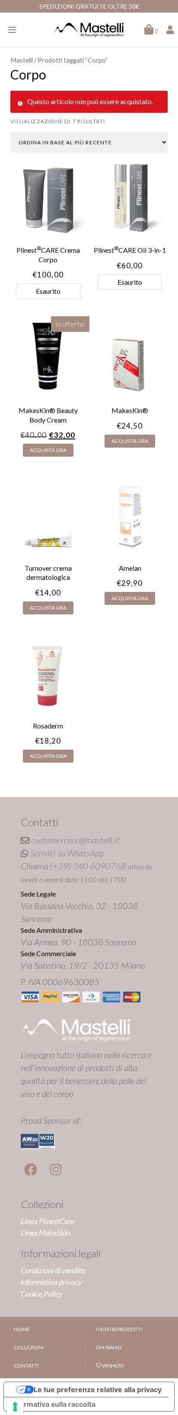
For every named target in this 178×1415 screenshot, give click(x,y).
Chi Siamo (109, 1347)
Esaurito (48, 291)
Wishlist (112, 1365)
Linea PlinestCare (47, 1221)
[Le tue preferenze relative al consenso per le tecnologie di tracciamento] (15, 1407)
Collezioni (29, 1347)
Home (22, 1329)
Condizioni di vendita (53, 1270)
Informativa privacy (51, 1282)
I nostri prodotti (119, 1329)
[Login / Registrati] (170, 30)
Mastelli (21, 60)
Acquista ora (48, 450)
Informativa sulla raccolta (53, 1404)
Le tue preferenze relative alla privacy (98, 1389)
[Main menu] (12, 29)
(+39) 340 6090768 (88, 866)
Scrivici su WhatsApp (67, 853)
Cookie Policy (42, 1293)
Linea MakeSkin (45, 1232)
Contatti (26, 1365)
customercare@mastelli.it (75, 840)
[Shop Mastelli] (89, 30)
